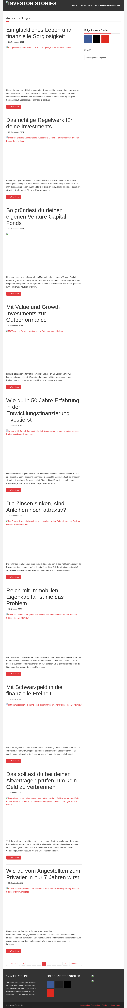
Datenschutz (96, 1005)
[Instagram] (96, 39)
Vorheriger (14, 964)
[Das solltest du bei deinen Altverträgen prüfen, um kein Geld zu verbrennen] (44, 816)
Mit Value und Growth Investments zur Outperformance (33, 313)
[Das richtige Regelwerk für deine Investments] (44, 156)
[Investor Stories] (31, 3)
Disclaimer (106, 1005)
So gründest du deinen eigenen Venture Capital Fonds (36, 216)
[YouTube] (105, 39)
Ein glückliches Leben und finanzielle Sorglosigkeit (38, 33)
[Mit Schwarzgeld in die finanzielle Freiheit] (44, 723)
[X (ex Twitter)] (59, 984)
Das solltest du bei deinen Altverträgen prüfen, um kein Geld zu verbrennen (41, 780)
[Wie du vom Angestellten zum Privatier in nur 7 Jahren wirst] (44, 907)
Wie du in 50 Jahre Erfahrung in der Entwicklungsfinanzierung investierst (42, 410)
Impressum (115, 1005)
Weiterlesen (14, 107)
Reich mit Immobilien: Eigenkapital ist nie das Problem (35, 596)
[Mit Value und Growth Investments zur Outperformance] (44, 349)
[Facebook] (88, 39)
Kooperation (85, 1005)
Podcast (86, 5)
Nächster (74, 964)
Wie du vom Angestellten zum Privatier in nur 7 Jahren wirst (43, 874)
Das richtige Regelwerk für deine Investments (39, 123)
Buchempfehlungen (107, 5)
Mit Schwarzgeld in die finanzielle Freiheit (34, 690)
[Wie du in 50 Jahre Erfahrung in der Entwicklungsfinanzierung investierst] (44, 449)
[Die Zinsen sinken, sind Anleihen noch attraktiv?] (44, 539)
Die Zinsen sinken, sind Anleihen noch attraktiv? (36, 506)
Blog (74, 5)
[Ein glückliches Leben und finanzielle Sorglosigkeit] (44, 66)
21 (65, 964)
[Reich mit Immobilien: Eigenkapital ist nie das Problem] (44, 633)
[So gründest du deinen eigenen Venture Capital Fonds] (44, 252)
